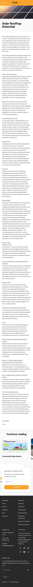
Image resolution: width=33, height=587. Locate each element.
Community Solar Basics (11, 456)
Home (4, 503)
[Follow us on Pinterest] (20, 552)
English (5, 577)
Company (4, 510)
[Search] (6, 3)
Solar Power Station (23, 524)
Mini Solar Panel (22, 513)
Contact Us (5, 516)
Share (3, 424)
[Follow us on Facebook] (20, 548)
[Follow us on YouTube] (24, 552)
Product (4, 506)
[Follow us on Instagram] (28, 548)
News (3, 513)
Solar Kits (21, 503)
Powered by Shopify (14, 582)
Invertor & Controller (24, 521)
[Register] (28, 569)
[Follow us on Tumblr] (28, 552)
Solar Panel (21, 506)
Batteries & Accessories (21, 517)
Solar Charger (22, 510)
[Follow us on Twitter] (24, 548)
